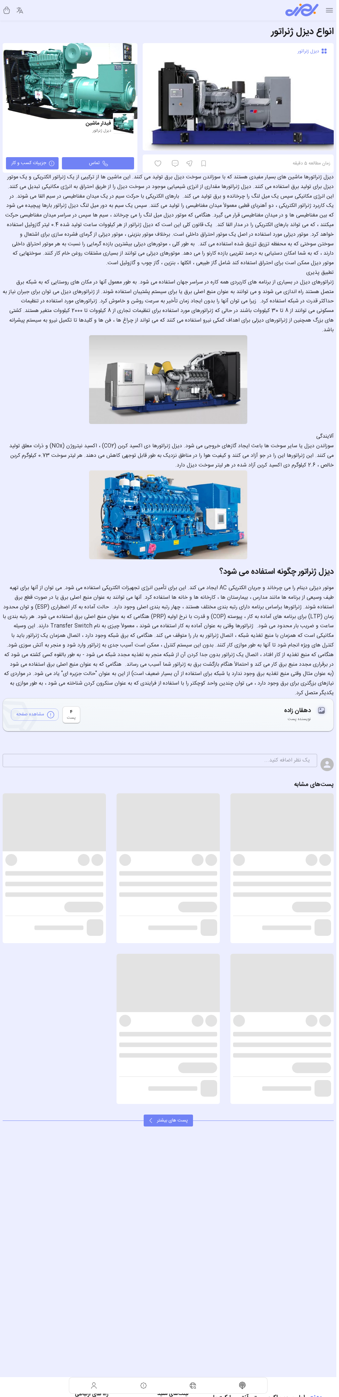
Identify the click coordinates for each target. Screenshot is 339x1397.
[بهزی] (301, 10)
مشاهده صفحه (30, 714)
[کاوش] (193, 1385)
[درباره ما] (144, 1385)
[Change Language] (19, 10)
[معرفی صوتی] (242, 1385)
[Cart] (6, 10)
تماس (94, 163)
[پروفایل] (94, 1385)
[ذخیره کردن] (203, 163)
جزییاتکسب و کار (28, 163)
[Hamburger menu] (329, 10)
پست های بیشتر (172, 1120)
